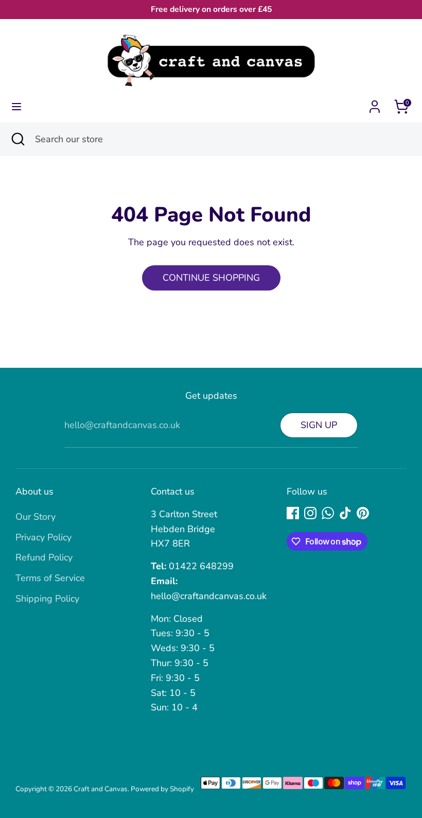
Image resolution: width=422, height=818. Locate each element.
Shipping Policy (47, 598)
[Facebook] (293, 513)
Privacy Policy (43, 537)
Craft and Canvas (101, 789)
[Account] (374, 103)
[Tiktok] (345, 513)
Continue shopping (211, 277)
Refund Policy (44, 557)
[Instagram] (310, 513)
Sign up (319, 425)
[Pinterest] (363, 513)
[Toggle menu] (16, 106)
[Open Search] (17, 139)
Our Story (35, 516)
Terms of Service (50, 578)
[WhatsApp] (328, 513)
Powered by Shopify (162, 789)
